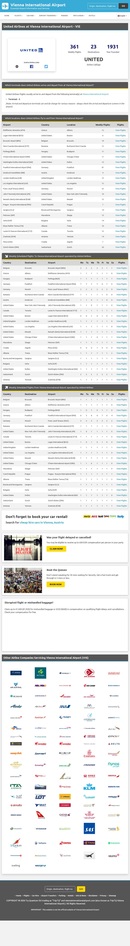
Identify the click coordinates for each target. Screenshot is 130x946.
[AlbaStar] (40, 706)
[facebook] (31, 66)
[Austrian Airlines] (40, 717)
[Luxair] (89, 796)
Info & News (78, 15)
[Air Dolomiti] (16, 696)
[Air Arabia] (114, 673)
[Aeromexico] (65, 673)
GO (123, 6)
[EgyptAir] (40, 753)
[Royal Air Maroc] (89, 814)
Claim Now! (56, 549)
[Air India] (65, 696)
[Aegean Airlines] (16, 673)
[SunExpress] (40, 843)
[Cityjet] (114, 736)
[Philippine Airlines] (114, 805)
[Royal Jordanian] (114, 815)
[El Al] (65, 753)
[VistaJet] (89, 855)
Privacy (103, 896)
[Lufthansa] (65, 796)
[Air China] (89, 685)
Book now (56, 584)
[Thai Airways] (89, 842)
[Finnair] (89, 765)
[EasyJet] (16, 753)
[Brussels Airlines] (89, 728)
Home (6, 15)
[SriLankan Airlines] (16, 842)
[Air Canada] (65, 685)
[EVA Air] (65, 765)
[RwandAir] (16, 828)
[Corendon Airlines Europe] (65, 743)
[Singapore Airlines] (114, 828)
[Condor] (16, 743)
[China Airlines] (65, 736)
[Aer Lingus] (40, 673)
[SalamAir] (65, 828)
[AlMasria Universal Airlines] (89, 706)
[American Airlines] (114, 706)
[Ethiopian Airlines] (114, 753)
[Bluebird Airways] (40, 728)
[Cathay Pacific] (40, 736)
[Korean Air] (114, 786)
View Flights (120, 130)
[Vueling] (16, 865)
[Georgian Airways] (40, 776)
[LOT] (40, 796)
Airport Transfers (47, 15)
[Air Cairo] (40, 685)
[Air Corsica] (114, 685)
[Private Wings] (16, 815)
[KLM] (89, 786)
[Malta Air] (16, 805)
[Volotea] (114, 855)
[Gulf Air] (65, 775)
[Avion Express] (65, 717)
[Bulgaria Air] (16, 736)
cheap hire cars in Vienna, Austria (42, 522)
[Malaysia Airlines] (114, 796)
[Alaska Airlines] (16, 706)
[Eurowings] (40, 764)
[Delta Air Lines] (114, 744)
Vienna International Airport (38, 6)
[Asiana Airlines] (16, 717)
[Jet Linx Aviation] (40, 786)
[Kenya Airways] (65, 786)
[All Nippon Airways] (65, 706)
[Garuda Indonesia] (16, 776)
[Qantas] (40, 814)
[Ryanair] (40, 828)
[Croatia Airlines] (89, 744)
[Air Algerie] (89, 673)
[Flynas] (114, 764)
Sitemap (112, 896)
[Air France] (40, 696)
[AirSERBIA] (114, 696)
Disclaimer (93, 896)
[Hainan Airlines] (89, 775)
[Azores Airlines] (114, 717)
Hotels (92, 15)
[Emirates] (89, 753)
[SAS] (89, 828)
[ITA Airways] (16, 786)
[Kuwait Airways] (16, 796)
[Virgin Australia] (65, 855)
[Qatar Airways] (65, 815)
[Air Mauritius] (89, 696)
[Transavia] (114, 843)
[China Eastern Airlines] (89, 736)
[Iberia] (114, 776)
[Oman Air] (89, 805)
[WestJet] (40, 865)
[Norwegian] (65, 805)
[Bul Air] (114, 728)
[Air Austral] (16, 685)
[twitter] (46, 66)
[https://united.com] (17, 66)
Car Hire (30, 15)
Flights (18, 15)
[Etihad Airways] (16, 764)
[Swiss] (65, 843)
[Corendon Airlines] (40, 743)
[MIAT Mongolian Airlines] (40, 805)
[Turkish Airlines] (16, 855)
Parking (64, 15)
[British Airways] (65, 728)
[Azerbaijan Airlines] (89, 717)
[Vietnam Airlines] (40, 855)
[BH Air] (16, 728)
